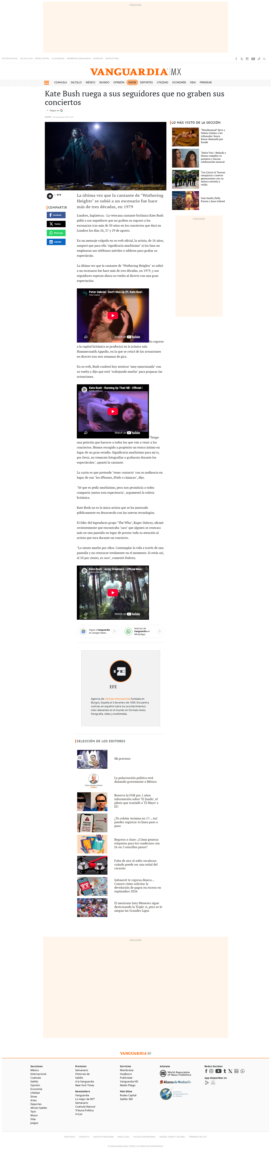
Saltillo (76, 82)
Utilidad (162, 82)
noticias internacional (117, 698)
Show (132, 82)
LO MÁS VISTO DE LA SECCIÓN (196, 122)
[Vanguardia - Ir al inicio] (135, 71)
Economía (179, 82)
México (90, 82)
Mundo (104, 82)
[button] (46, 83)
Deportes (146, 82)
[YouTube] (253, 58)
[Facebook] (236, 58)
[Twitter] (241, 58)
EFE (59, 195)
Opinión (118, 82)
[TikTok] (259, 58)
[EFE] (121, 671)
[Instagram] (247, 58)
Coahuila (60, 82)
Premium (206, 82)
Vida (193, 82)
